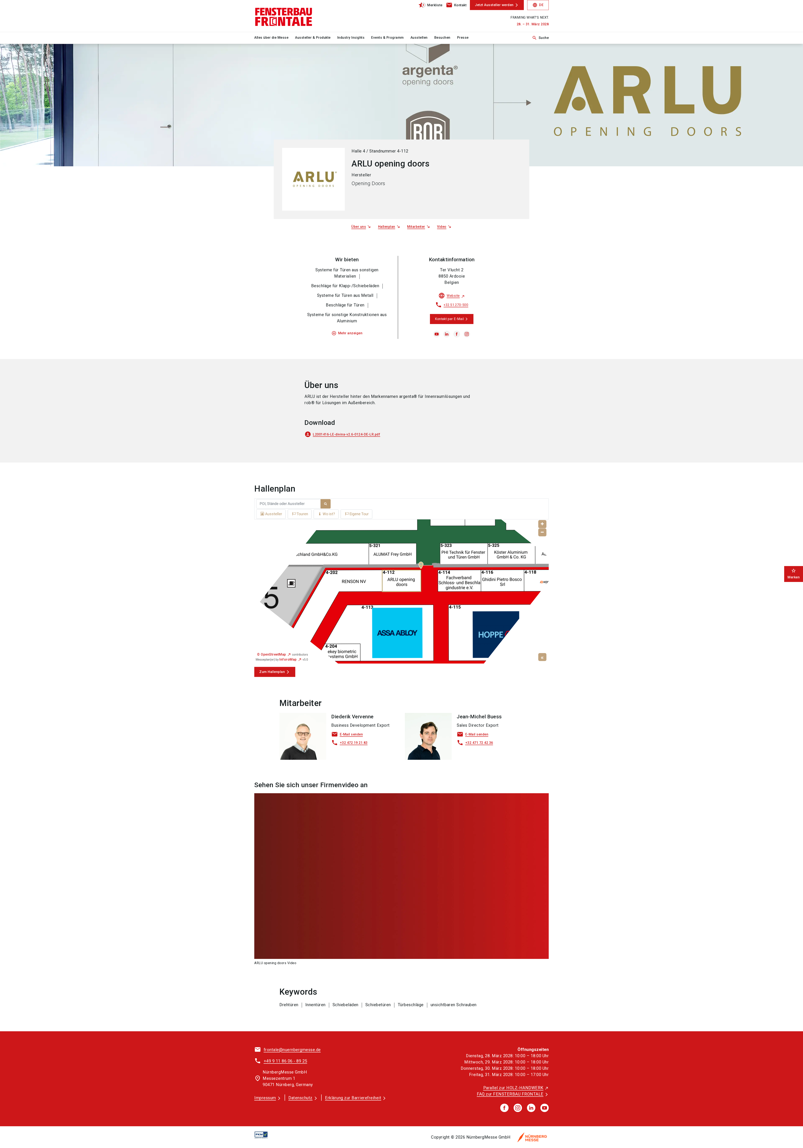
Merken (794, 573)
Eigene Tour (359, 514)
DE (537, 5)
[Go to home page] (288, 16)
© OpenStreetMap (271, 654)
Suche (540, 37)
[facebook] (456, 334)
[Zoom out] (542, 532)
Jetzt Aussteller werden (494, 5)
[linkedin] (446, 334)
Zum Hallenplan (272, 672)
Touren (302, 514)
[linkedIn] (531, 1108)
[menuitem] (274, 38)
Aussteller (273, 514)
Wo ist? (329, 514)
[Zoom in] (542, 524)
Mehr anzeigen (347, 333)
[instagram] (466, 334)
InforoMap (288, 659)
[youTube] (544, 1108)
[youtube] (436, 334)
